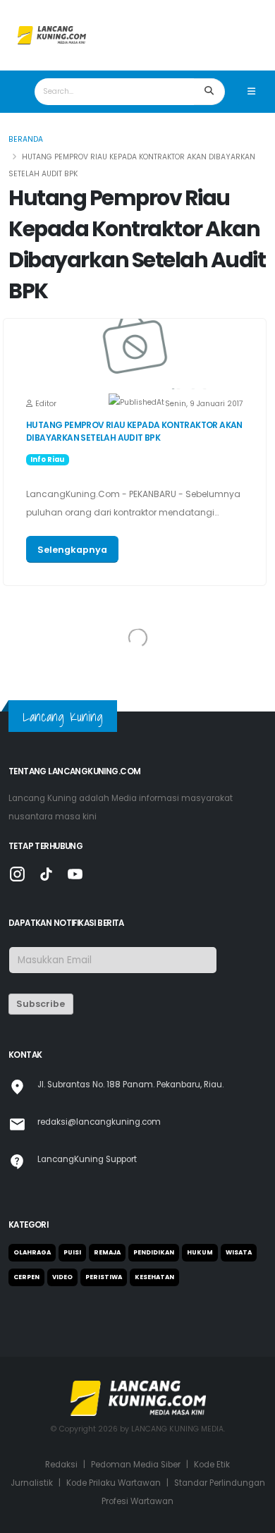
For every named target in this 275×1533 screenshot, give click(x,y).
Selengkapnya (72, 550)
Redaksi (61, 1464)
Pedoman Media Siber (136, 1464)
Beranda (25, 139)
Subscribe (40, 1004)
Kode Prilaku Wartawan (113, 1483)
